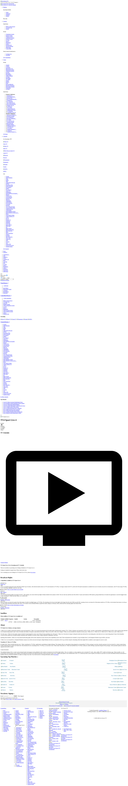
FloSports (8, 222)
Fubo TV (41, 711)
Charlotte (18, 732)
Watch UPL (8, 244)
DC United (9, 107)
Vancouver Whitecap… (12, 114)
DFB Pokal (8, 47)
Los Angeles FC (10, 117)
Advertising (66, 714)
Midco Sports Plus (10, 229)
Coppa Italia (8, 48)
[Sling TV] (8, 319)
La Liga (7, 40)
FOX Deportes (9, 203)
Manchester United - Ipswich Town (54, 717)
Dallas (17, 753)
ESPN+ (7, 188)
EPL (4, 263)
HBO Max (8, 226)
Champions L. (6, 254)
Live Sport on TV (67, 728)
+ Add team (5, 285)
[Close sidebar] (1, 415)
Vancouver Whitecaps (18, 747)
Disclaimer (66, 716)
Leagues (5, 21)
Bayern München (9, 84)
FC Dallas (9, 119)
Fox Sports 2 (8, 189)
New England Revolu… (12, 99)
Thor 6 (6, 620)
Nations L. (5, 257)
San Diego (19, 760)
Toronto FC (9, 106)
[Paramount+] (20, 319)
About (2, 430)
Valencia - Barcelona (56, 733)
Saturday (8, 14)
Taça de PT (5, 270)
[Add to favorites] (2, 425)
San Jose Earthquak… (11, 118)
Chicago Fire (9, 98)
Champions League (10, 34)
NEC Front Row (9, 233)
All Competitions (6, 57)
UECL (4, 258)
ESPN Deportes (9, 186)
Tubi (7, 240)
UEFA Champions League (9, 305)
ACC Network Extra (10, 206)
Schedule (2, 426)
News (4, 251)
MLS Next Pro (9, 230)
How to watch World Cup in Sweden (15, 589)
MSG (7, 232)
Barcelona (8, 73)
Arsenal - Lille (55, 741)
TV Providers (40, 708)
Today (7, 12)
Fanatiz (7, 176)
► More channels (4, 396)
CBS (7, 179)
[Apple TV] (14, 319)
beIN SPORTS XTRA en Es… (10, 360)
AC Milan (8, 79)
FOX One (8, 223)
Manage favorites (5, 280)
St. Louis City (19, 754)
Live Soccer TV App (68, 711)
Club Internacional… (11, 96)
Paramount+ (8, 192)
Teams (4, 59)
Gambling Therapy (103, 710)
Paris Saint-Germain (10, 86)
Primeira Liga (9, 45)
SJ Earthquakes (19, 751)
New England (19, 731)
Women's (5, 252)
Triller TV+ (8, 239)
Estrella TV (8, 220)
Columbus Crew (20, 745)
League (3, 277)
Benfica (7, 81)
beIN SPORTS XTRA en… (30, 750)
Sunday (7, 16)
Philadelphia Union (11, 110)
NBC (7, 181)
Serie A (7, 41)
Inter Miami (18, 728)
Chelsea (7, 66)
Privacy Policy (9, 699)
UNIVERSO (8, 201)
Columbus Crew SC (11, 112)
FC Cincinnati (10, 101)
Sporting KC (19, 766)
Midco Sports (9, 228)
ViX (7, 243)
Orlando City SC (10, 105)
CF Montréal (10, 111)
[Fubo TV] (3, 319)
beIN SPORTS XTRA (11, 211)
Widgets (65, 713)
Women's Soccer (67, 710)
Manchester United (10, 69)
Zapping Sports (9, 246)
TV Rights (3, 427)
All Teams (5, 134)
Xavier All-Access (10, 245)
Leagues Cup (9, 54)
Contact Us (66, 726)
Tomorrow (8, 13)
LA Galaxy (9, 128)
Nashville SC (9, 95)
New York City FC (11, 102)
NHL (70, 730)
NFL (68, 730)
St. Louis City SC (10, 121)
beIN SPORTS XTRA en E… (12, 212)
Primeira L (5, 269)
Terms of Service (17, 699)
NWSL (7, 29)
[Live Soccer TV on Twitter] (55, 747)
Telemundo (8, 200)
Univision (8, 204)
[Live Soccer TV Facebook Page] (55, 744)
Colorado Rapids (10, 122)
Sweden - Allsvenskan (5, 599)
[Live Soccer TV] (4, 1)
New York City (19, 734)
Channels (5, 136)
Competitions (4, 295)
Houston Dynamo (10, 116)
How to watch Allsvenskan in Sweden (15, 605)
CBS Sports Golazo (10, 215)
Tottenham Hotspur (10, 71)
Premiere (8, 235)
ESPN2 (7, 183)
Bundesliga (8, 42)
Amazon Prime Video (10, 208)
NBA (65, 730)
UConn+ (8, 241)
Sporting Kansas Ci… (12, 131)
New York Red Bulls (11, 104)
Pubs (65, 720)
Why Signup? (21, 696)
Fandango (8, 221)
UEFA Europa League (8, 310)
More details (4, 597)
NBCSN (8, 199)
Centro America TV (10, 216)
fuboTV (7, 194)
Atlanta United (20, 740)
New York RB (19, 736)
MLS (4, 260)
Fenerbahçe (8, 88)
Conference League (10, 37)
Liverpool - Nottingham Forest (53, 710)
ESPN (7, 180)
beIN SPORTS (9, 177)
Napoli (7, 80)
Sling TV (41, 710)
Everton (7, 72)
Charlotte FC (9, 100)
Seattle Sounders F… (11, 129)
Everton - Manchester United (53, 732)
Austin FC (9, 130)
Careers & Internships (68, 717)
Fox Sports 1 (8, 187)
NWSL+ (8, 234)
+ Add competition (7, 298)
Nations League (9, 36)
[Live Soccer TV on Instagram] (55, 749)
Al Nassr (8, 89)
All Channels (6, 248)
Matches (5, 7)
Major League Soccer (10, 26)
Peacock (7, 205)
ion (6, 227)
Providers (66, 719)
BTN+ (7, 214)
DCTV (7, 218)
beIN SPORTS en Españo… (12, 193)
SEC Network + (9, 236)
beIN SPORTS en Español (9, 341)
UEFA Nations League (8, 311)
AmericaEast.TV (9, 209)
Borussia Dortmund (10, 85)
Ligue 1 (7, 43)
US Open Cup (9, 27)
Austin (18, 765)
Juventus (8, 77)
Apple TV (8, 191)
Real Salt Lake (10, 123)
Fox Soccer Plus (9, 185)
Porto (7, 83)
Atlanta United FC (11, 108)
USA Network (9, 197)
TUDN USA (8, 195)
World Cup (3, 584)
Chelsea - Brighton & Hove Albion (55, 712)
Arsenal (7, 65)
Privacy (65, 715)
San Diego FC (10, 127)
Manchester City (9, 68)
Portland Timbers (10, 124)
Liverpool (8, 67)
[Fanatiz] (25, 319)
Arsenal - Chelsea (56, 734)
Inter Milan (8, 78)
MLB (65, 731)
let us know (33, 572)
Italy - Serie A (3, 592)
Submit (15, 696)
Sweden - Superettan (5, 607)
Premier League (9, 39)
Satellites (2, 428)
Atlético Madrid (9, 75)
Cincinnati (18, 733)
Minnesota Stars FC (11, 125)
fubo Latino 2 (9, 224)
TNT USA (8, 238)
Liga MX (8, 55)
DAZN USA (8, 198)
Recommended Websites (67, 722)
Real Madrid (8, 74)
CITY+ (7, 217)
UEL (4, 255)
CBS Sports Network (10, 182)
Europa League (9, 35)
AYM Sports (8, 210)
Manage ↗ (5, 283)
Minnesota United (20, 759)
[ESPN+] (30, 319)
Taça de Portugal (9, 46)
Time (8, 277)
